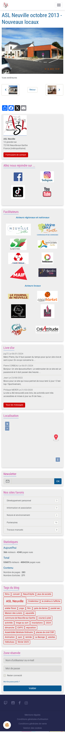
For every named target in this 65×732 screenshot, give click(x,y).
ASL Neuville (15, 601)
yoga (21, 608)
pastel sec (55, 608)
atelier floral (10, 608)
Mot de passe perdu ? (11, 682)
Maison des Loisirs (13, 613)
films (7, 594)
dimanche (9, 627)
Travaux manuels (32, 530)
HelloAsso (9, 642)
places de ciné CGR (45, 632)
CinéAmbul (33, 601)
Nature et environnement (32, 515)
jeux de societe (44, 594)
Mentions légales (32, 715)
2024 (48, 623)
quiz (20, 637)
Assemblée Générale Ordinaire (19, 632)
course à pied (44, 618)
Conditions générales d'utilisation (32, 719)
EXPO (20, 627)
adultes (51, 637)
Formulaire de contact (16, 155)
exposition (31, 627)
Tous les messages (14, 405)
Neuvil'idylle (28, 594)
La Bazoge (40, 637)
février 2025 (23, 642)
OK (58, 481)
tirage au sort (22, 623)
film (29, 608)
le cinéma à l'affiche (51, 601)
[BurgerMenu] (59, 5)
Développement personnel (32, 500)
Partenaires (32, 522)
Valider (32, 688)
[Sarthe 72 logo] (18, 244)
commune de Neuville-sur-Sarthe (20, 618)
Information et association (32, 508)
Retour (32, 89)
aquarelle (29, 613)
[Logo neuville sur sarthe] (18, 229)
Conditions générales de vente (33, 723)
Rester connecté (14, 675)
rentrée (28, 637)
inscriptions (37, 623)
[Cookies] (7, 725)
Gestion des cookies (32, 728)
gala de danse (40, 608)
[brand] (6, 5)
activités (9, 623)
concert (16, 594)
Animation (10, 637)
